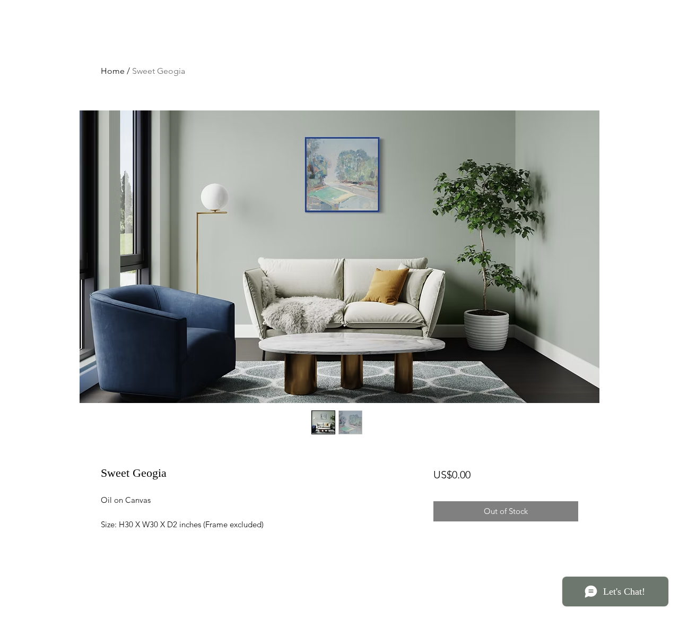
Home (113, 71)
